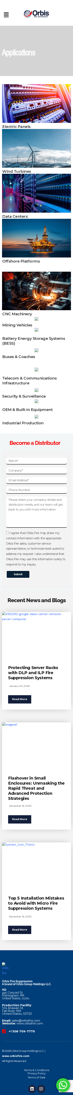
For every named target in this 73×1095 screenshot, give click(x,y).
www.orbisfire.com (15, 1055)
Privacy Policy (37, 1073)
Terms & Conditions (36, 1070)
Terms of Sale (36, 1077)
